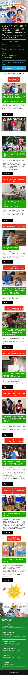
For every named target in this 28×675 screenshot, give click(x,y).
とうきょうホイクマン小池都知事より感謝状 (11, 46)
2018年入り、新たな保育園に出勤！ (9, 55)
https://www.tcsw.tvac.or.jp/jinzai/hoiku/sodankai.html (12, 651)
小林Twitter (20, 68)
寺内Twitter (8, 68)
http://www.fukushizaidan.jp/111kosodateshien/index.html (14, 666)
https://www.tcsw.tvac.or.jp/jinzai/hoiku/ (10, 644)
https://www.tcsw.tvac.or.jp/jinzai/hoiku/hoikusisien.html (13, 658)
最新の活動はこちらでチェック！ (9, 57)
